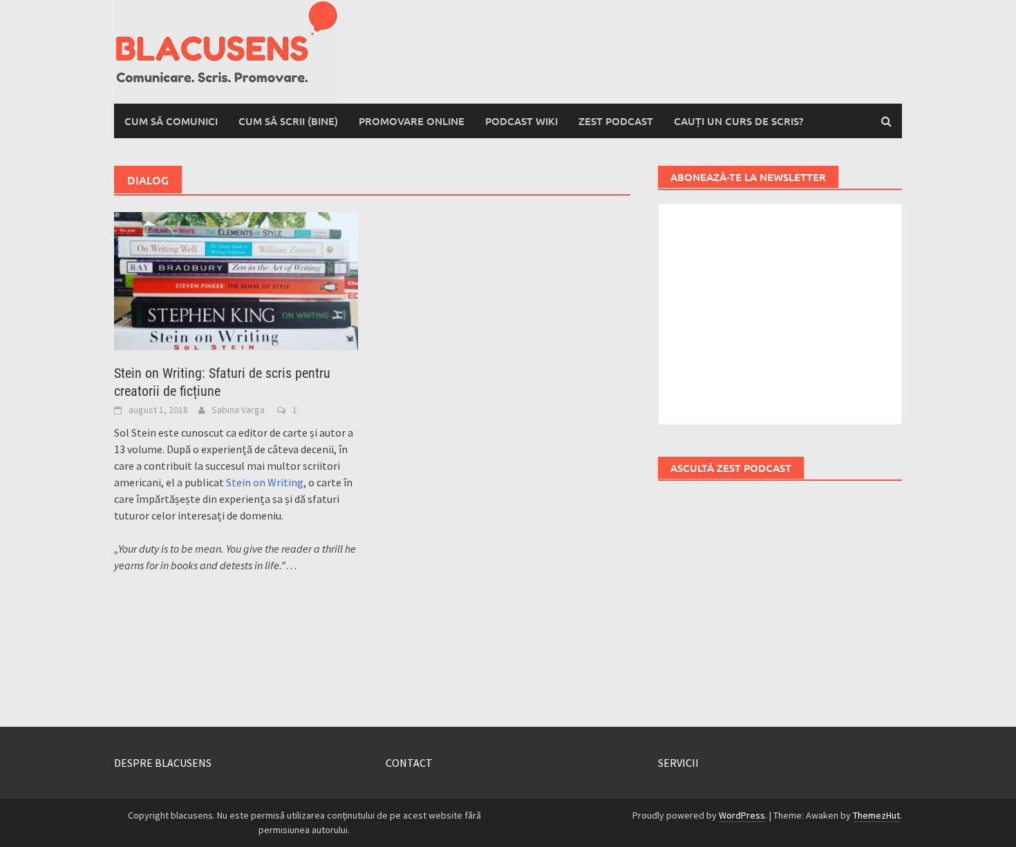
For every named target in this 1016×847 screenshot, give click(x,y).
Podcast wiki (521, 121)
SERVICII (678, 763)
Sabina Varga (238, 409)
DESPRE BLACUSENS (162, 763)
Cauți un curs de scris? (738, 121)
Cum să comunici (171, 121)
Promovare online (411, 121)
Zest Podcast (615, 121)
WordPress (742, 815)
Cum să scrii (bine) (288, 121)
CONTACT (409, 763)
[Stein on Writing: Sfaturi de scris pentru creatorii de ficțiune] (236, 280)
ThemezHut (876, 815)
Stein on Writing (264, 482)
